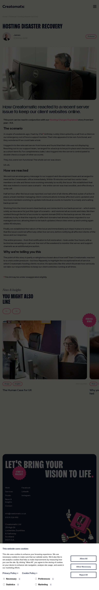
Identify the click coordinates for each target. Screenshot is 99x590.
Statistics (10, 584)
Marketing (43, 584)
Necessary (11, 579)
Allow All (83, 559)
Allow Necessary (83, 567)
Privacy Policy (10, 573)
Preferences (44, 579)
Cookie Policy (29, 573)
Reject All (83, 575)
